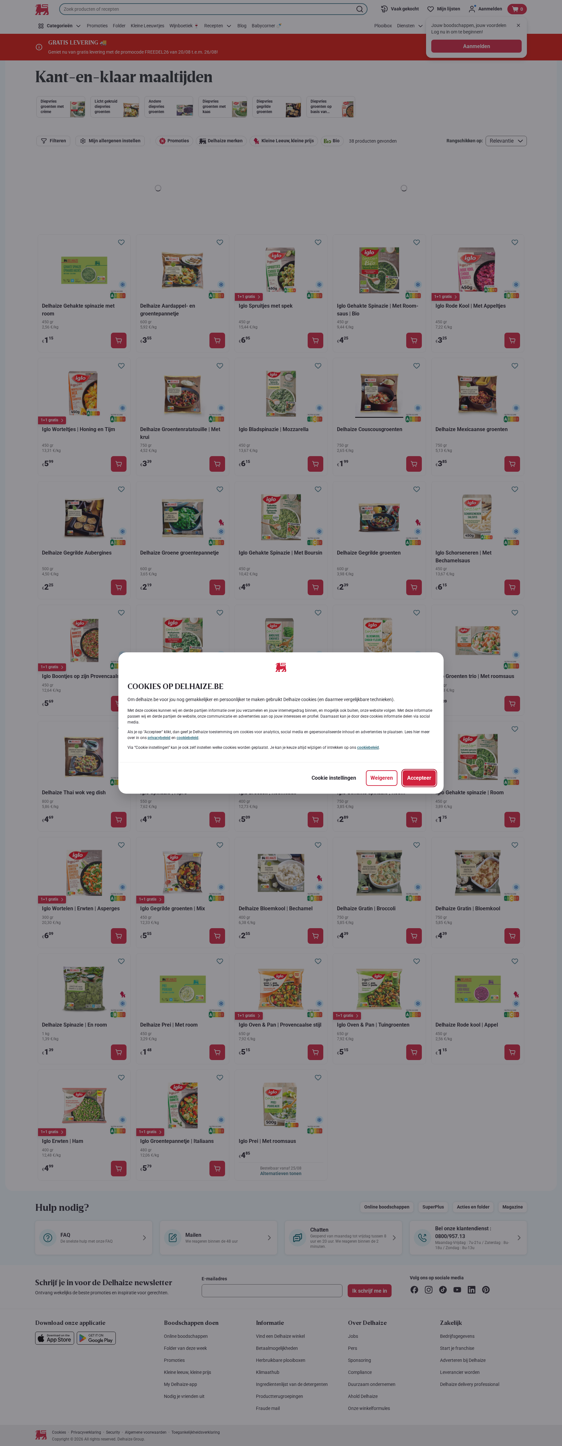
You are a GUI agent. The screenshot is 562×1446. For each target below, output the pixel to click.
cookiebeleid (187, 738)
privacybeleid (159, 738)
